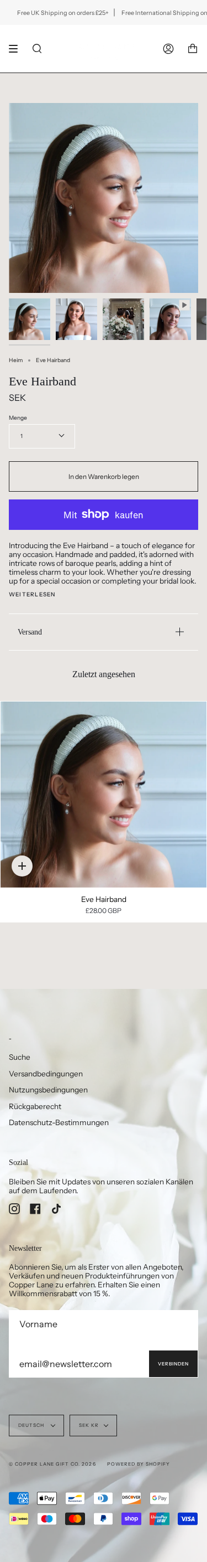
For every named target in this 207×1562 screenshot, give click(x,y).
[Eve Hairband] (103, 795)
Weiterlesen (32, 594)
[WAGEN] (192, 49)
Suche (19, 1057)
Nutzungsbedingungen (48, 1089)
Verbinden (173, 1364)
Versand (30, 631)
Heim (16, 360)
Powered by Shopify (138, 1464)
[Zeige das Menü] (17, 48)
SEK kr (89, 1425)
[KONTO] (168, 49)
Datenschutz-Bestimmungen (59, 1122)
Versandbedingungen (46, 1073)
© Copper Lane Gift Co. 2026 (52, 1464)
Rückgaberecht (35, 1106)
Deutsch (32, 1425)
